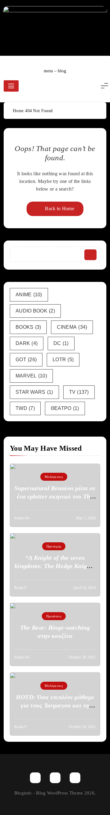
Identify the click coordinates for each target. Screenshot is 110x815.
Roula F (20, 588)
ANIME (29, 294)
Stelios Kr (22, 518)
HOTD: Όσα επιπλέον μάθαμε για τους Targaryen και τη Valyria (55, 705)
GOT (26, 359)
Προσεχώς (53, 546)
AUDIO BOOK (35, 310)
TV (79, 392)
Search (90, 254)
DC (61, 343)
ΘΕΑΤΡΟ (65, 408)
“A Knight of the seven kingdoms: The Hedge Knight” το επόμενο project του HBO (55, 566)
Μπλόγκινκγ (54, 477)
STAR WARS (34, 392)
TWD (25, 408)
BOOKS (28, 327)
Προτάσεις (53, 616)
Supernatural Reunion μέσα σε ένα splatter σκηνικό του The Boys (54, 496)
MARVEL (31, 375)
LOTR (63, 359)
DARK (27, 343)
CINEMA (72, 327)
